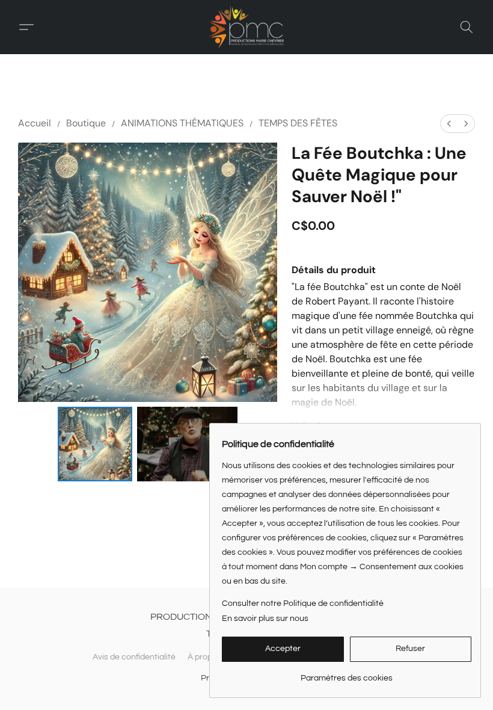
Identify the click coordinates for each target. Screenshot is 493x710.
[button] (246, 27)
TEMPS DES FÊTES (298, 123)
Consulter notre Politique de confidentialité (303, 603)
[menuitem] (449, 123)
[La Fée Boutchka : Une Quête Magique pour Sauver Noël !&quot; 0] (95, 444)
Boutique (86, 123)
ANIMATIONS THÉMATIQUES (182, 123)
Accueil (34, 123)
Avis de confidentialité (134, 657)
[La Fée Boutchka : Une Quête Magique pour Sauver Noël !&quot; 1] (187, 444)
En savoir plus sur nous (265, 618)
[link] (346, 673)
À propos (204, 657)
